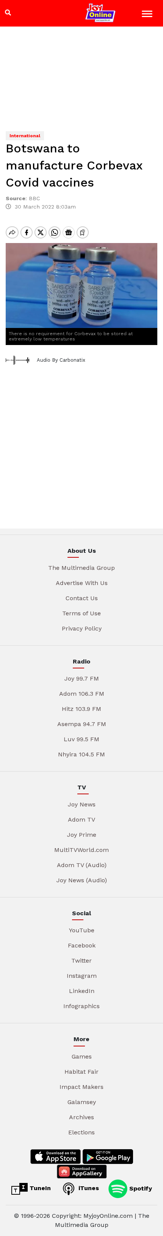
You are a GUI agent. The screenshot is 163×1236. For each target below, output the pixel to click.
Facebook (82, 945)
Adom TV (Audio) (82, 865)
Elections (81, 1132)
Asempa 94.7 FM (81, 724)
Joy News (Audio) (81, 880)
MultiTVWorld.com (81, 849)
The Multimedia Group (81, 567)
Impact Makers (81, 1086)
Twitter (81, 960)
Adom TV (81, 819)
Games (82, 1056)
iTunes (88, 1188)
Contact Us (82, 598)
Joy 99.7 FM (81, 678)
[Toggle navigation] (148, 15)
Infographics (81, 1006)
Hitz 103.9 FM (81, 708)
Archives (81, 1117)
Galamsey (81, 1102)
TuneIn (39, 1188)
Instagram (82, 975)
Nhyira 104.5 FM (81, 754)
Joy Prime (81, 834)
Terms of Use (81, 613)
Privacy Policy (82, 628)
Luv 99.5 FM (81, 739)
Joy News (82, 804)
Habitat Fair (81, 1071)
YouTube (81, 930)
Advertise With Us (82, 583)
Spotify (139, 1188)
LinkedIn (81, 990)
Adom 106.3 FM (81, 693)
